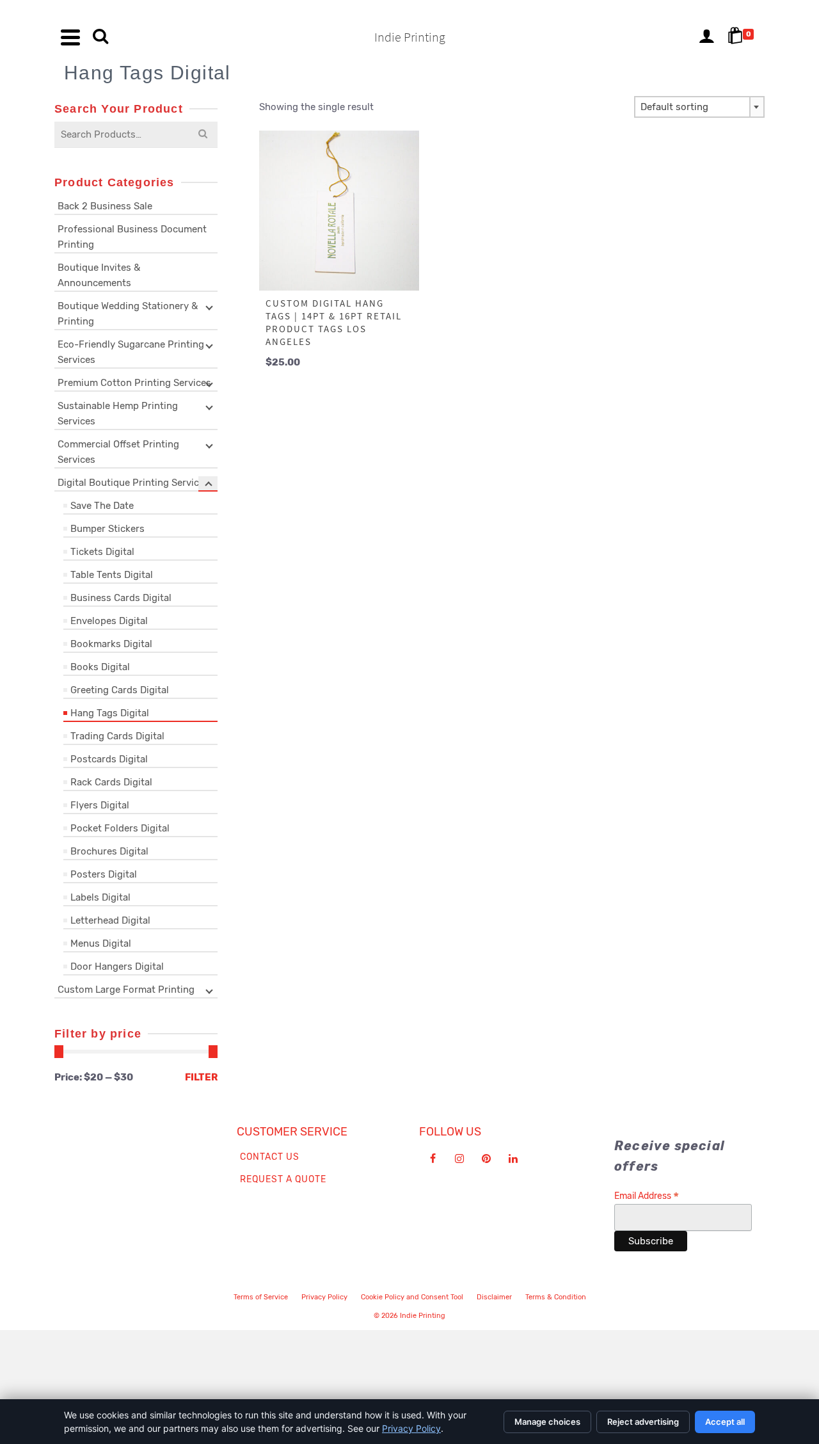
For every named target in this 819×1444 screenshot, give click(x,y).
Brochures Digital (109, 851)
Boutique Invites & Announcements (99, 275)
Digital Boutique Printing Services (133, 482)
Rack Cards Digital (111, 782)
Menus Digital (100, 943)
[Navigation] (70, 37)
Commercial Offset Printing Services (118, 451)
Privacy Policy (324, 1297)
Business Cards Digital (120, 598)
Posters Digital (103, 874)
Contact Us (269, 1156)
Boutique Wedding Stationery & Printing (128, 313)
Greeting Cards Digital (119, 690)
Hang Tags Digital (109, 713)
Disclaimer (494, 1297)
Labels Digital (100, 897)
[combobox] (699, 107)
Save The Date (102, 505)
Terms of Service (261, 1297)
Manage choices (547, 1421)
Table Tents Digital (111, 575)
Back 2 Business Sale (105, 206)
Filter (201, 1077)
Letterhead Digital (110, 920)
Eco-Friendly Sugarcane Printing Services (131, 352)
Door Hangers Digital (117, 966)
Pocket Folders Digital (120, 828)
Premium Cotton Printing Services (134, 383)
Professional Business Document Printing (132, 236)
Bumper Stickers (107, 528)
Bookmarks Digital (111, 644)
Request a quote (283, 1179)
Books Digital (100, 667)
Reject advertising (643, 1421)
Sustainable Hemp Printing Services (118, 413)
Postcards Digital (109, 759)
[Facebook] (432, 1158)
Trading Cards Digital (117, 736)
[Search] (100, 37)
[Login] (706, 37)
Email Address (646, 1196)
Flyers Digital (99, 805)
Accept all (725, 1421)
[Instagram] (459, 1158)
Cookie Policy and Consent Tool (412, 1297)
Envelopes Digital (109, 621)
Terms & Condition (555, 1297)
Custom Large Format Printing (126, 989)
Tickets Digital (102, 552)
